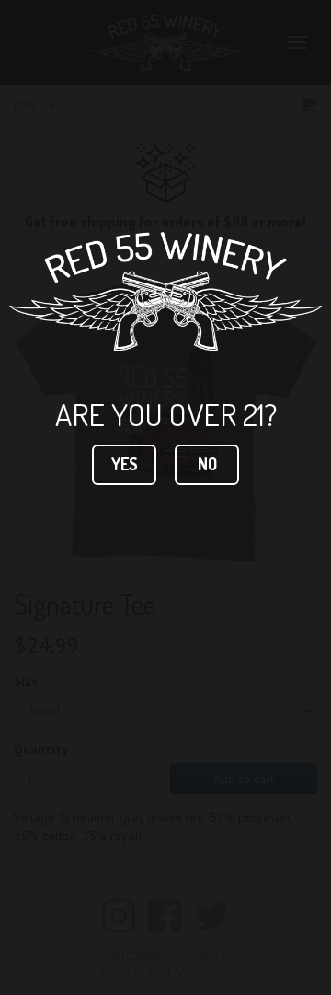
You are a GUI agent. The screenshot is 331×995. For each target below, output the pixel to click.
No (207, 464)
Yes (124, 464)
